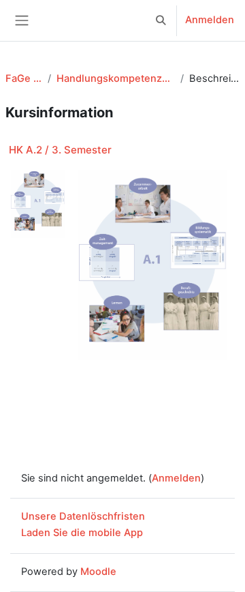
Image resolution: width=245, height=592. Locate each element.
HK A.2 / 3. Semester (60, 149)
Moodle (98, 571)
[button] (161, 20)
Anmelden (209, 20)
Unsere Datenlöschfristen (83, 516)
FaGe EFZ (23, 78)
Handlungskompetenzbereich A (115, 78)
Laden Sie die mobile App (82, 533)
